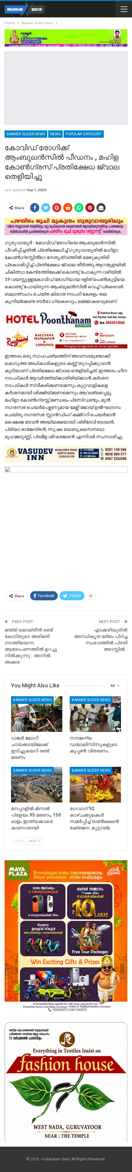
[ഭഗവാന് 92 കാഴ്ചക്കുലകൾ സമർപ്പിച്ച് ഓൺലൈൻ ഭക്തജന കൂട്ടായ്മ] (95, 785)
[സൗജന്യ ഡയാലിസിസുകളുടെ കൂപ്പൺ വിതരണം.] (95, 714)
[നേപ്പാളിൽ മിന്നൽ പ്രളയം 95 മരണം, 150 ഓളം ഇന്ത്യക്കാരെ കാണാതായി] (36, 785)
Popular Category (84, 134)
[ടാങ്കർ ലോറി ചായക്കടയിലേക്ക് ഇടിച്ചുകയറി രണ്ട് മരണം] (36, 714)
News (55, 134)
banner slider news (26, 134)
